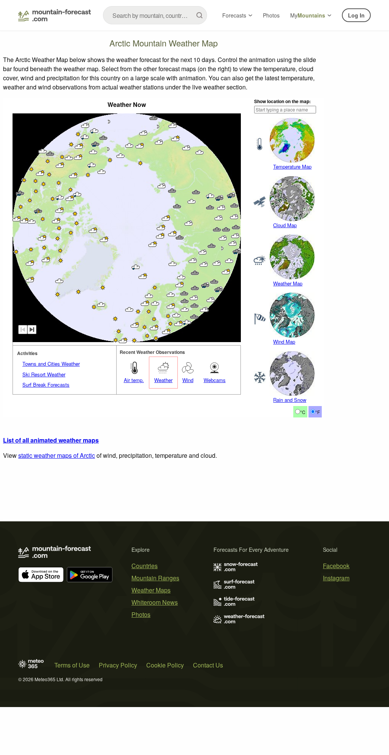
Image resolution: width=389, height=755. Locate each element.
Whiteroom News (154, 602)
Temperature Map (292, 166)
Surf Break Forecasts (46, 384)
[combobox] (155, 15)
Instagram (336, 577)
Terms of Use (72, 665)
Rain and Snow (289, 399)
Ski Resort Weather (43, 374)
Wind (187, 380)
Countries (144, 565)
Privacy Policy (118, 665)
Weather (163, 380)
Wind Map (284, 341)
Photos (271, 15)
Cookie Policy (165, 665)
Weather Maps (151, 590)
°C (302, 412)
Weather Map (287, 283)
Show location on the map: (282, 101)
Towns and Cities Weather (51, 363)
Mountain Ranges (155, 577)
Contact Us (208, 665)
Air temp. (134, 380)
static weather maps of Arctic (56, 455)
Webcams (215, 380)
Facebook (336, 565)
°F (317, 412)
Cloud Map (285, 225)
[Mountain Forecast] (54, 15)
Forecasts (234, 15)
